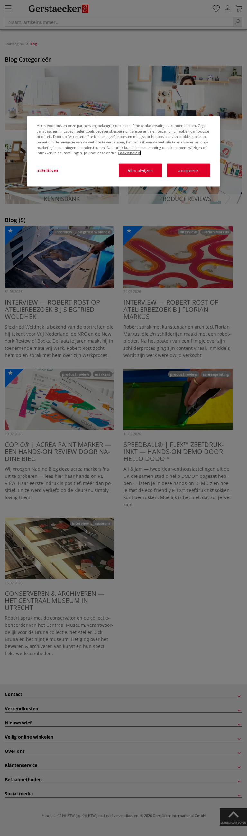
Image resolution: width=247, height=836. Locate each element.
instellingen (47, 170)
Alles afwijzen (140, 170)
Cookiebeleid (129, 153)
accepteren (188, 170)
